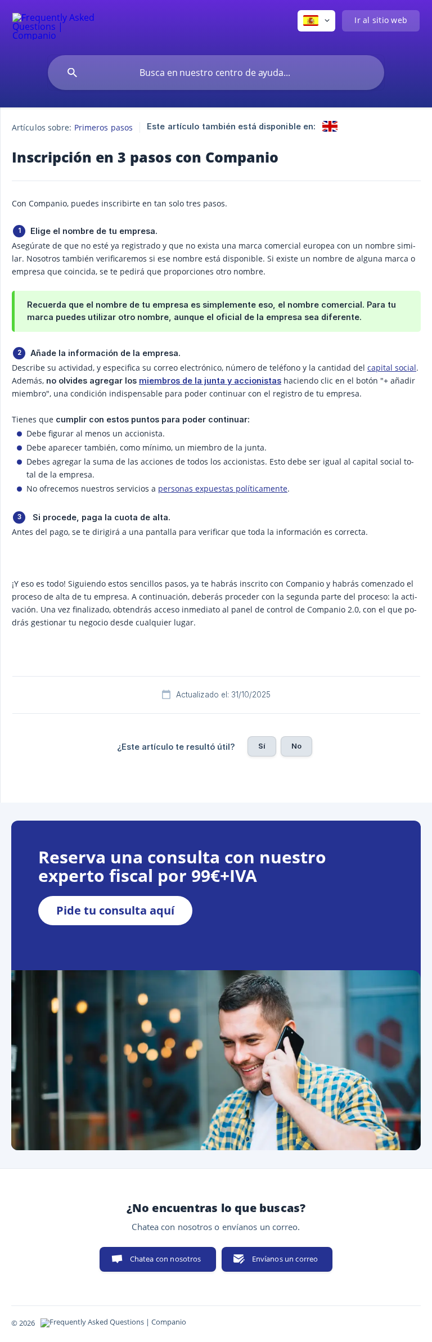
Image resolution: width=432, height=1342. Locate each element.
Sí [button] (262, 745)
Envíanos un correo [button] (285, 1259)
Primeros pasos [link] (103, 127)
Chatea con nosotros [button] (165, 1259)
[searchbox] (216, 72)
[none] (54, 25)
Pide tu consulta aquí (115, 910)
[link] (330, 126)
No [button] (296, 745)
